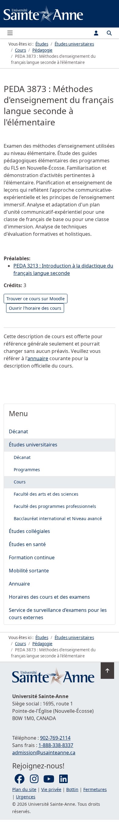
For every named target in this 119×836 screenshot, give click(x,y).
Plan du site (24, 789)
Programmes (27, 469)
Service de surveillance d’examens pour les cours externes (58, 614)
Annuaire (19, 583)
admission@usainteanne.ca (43, 752)
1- (55, 745)
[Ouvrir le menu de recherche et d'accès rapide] (109, 33)
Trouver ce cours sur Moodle (35, 298)
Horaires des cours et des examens (49, 597)
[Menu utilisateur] (96, 33)
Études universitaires (33, 444)
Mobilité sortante (29, 570)
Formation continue (32, 557)
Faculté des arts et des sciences (46, 494)
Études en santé (27, 544)
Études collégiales (29, 531)
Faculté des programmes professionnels (55, 506)
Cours (20, 482)
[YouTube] (48, 779)
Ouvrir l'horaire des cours (35, 308)
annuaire (37, 358)
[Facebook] (19, 779)
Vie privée (51, 789)
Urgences (25, 797)
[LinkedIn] (63, 779)
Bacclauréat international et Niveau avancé (58, 518)
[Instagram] (34, 779)
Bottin (72, 789)
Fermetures (95, 789)
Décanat (18, 431)
